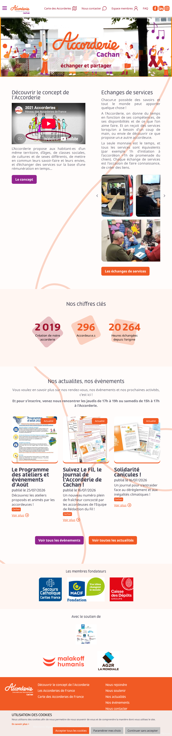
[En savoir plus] (35, 439)
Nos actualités (116, 697)
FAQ (145, 8)
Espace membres (122, 8)
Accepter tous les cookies (71, 730)
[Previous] (97, 195)
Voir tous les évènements (59, 540)
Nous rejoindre (116, 685)
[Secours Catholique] (50, 589)
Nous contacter (91, 8)
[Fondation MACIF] (86, 589)
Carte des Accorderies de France (61, 697)
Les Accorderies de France (56, 691)
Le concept (24, 179)
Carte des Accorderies (57, 8)
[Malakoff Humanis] (63, 661)
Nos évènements (117, 703)
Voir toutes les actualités (113, 540)
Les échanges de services (125, 271)
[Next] (164, 195)
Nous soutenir (116, 691)
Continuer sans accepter (143, 730)
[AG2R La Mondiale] (108, 661)
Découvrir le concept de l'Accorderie (63, 685)
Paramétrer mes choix (107, 730)
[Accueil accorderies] (20, 8)
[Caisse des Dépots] (122, 589)
